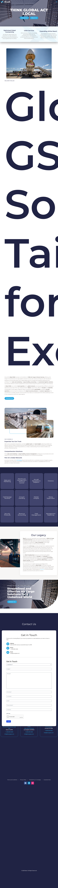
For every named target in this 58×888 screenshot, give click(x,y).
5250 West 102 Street (29, 728)
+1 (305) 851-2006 (29, 731)
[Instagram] (32, 783)
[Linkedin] (29, 783)
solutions (42, 569)
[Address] (7, 643)
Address (12, 643)
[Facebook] (25, 783)
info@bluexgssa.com (9, 734)
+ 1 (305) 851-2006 (9, 731)
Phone (11, 647)
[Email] (7, 652)
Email (11, 651)
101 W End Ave (48, 727)
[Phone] (7, 648)
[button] (56, 2)
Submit (8, 721)
